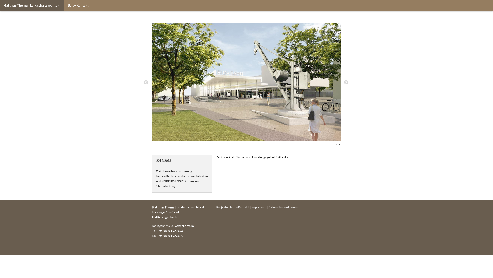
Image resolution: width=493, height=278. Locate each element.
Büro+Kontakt (78, 5)
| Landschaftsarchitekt (31, 5)
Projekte (222, 207)
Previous (145, 82)
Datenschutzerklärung (283, 207)
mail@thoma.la (162, 226)
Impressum (258, 207)
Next (346, 82)
